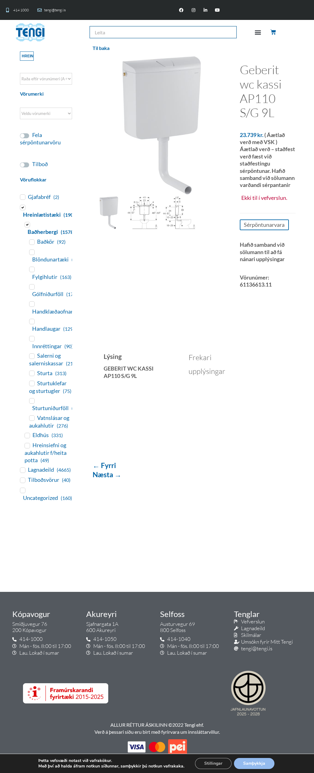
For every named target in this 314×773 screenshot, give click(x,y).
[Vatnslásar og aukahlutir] (31, 417)
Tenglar (246, 614)
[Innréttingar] (31, 338)
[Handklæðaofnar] (31, 303)
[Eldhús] (27, 435)
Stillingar (213, 763)
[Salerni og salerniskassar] (31, 355)
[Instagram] (193, 10)
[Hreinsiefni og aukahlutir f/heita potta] (27, 445)
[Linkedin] (205, 10)
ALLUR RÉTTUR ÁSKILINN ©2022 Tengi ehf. (157, 725)
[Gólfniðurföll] (31, 286)
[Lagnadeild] (22, 469)
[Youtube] (217, 10)
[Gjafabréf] (22, 196)
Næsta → (107, 474)
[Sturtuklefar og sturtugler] (31, 383)
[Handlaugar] (31, 321)
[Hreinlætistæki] (22, 207)
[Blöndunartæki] (31, 251)
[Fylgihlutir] (31, 269)
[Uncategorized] (22, 490)
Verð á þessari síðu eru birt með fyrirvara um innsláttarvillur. (157, 732)
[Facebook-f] (181, 10)
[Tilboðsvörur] (22, 480)
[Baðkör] (31, 241)
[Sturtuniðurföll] (31, 400)
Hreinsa (28, 56)
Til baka (101, 48)
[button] (258, 32)
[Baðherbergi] (27, 224)
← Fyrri (104, 465)
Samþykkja (254, 763)
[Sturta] (31, 373)
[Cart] (273, 32)
